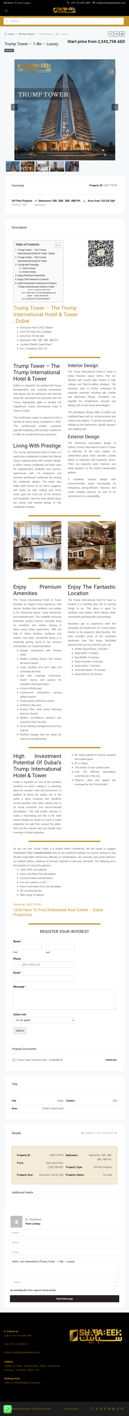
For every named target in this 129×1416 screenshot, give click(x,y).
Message (19, 986)
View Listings (32, 1223)
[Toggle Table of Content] (56, 245)
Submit (20, 1030)
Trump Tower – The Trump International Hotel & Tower (32, 259)
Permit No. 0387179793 (42, 290)
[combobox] (64, 1282)
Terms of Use (49, 1290)
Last (48, 952)
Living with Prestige (28, 264)
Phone (17, 958)
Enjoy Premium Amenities (31, 275)
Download (111, 1060)
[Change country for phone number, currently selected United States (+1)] (17, 964)
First (15, 952)
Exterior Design (29, 272)
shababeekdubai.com (45, 852)
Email (17, 972)
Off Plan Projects (27, 34)
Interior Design (29, 268)
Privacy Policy (71, 1408)
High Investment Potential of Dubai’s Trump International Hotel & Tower (37, 285)
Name (17, 941)
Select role (19, 1014)
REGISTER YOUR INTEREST (38, 299)
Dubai (16, 385)
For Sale (9, 50)
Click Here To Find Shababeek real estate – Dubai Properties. (41, 294)
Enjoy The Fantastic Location (33, 279)
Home (11, 34)
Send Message (64, 1298)
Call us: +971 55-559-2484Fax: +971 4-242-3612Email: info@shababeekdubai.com (22, 1342)
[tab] (112, 72)
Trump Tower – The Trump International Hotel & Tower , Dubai (36, 252)
